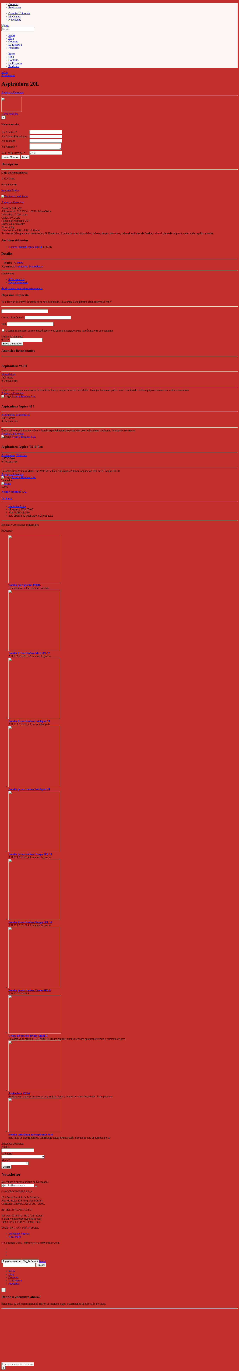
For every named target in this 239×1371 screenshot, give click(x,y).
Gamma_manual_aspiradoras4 (25, 246)
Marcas (5, 1160)
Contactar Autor (17, 506)
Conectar (13, 4)
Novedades (14, 1236)
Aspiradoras (8, 75)
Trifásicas (21, 455)
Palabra (5, 1146)
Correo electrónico (12, 317)
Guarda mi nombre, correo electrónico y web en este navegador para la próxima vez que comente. (59, 330)
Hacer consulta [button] (9, 113)
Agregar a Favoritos (12, 202)
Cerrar (25, 157)
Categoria (6, 1153)
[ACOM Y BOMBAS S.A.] (5, 25)
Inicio (4, 72)
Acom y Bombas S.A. (23, 396)
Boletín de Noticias (19, 1233)
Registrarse (14, 7)
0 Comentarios (16, 279)
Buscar (6, 1167)
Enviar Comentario (12, 343)
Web (3, 323)
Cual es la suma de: (12, 336)
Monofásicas (36, 266)
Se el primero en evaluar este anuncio (22, 288)
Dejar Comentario (18, 282)
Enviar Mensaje (11, 157)
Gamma (18, 262)
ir (3, 1367)
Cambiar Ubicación (19, 13)
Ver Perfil (6, 498)
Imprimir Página (10, 190)
